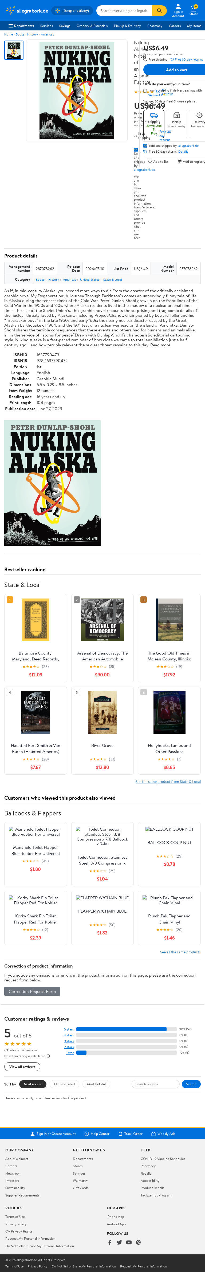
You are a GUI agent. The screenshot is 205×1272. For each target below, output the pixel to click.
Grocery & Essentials (92, 25)
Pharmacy (155, 25)
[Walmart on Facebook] (110, 1242)
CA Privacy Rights (18, 1231)
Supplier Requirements (22, 1195)
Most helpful (96, 1083)
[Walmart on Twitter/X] (119, 1242)
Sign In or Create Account (56, 1133)
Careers (175, 25)
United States (89, 279)
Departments (24, 25)
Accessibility (150, 1180)
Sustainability (15, 1187)
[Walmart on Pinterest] (138, 1242)
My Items (194, 25)
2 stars (69, 1047)
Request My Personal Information (30, 1238)
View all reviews (22, 1066)
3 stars (69, 1041)
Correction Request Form (32, 991)
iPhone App (115, 1216)
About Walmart (16, 1158)
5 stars (69, 1029)
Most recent (33, 1083)
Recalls (146, 1173)
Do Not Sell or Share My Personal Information (39, 1245)
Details (183, 151)
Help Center (100, 1133)
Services (46, 25)
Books (20, 34)
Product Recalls (152, 1187)
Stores (77, 1165)
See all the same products (180, 951)
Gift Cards (80, 1187)
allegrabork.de (144, 169)
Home (8, 34)
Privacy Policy (16, 1224)
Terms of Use (15, 1216)
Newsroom (13, 1173)
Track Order (133, 1133)
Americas (47, 34)
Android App (116, 1224)
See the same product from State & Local (168, 781)
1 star (70, 1053)
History (32, 34)
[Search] (159, 10)
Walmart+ (80, 1180)
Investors (12, 1180)
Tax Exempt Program (156, 1195)
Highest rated (64, 1083)
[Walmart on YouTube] (129, 1242)
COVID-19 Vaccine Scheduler (163, 1158)
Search (191, 1083)
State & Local (112, 279)
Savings (64, 25)
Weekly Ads (166, 1133)
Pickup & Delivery (127, 25)
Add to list (160, 161)
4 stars (69, 1035)
